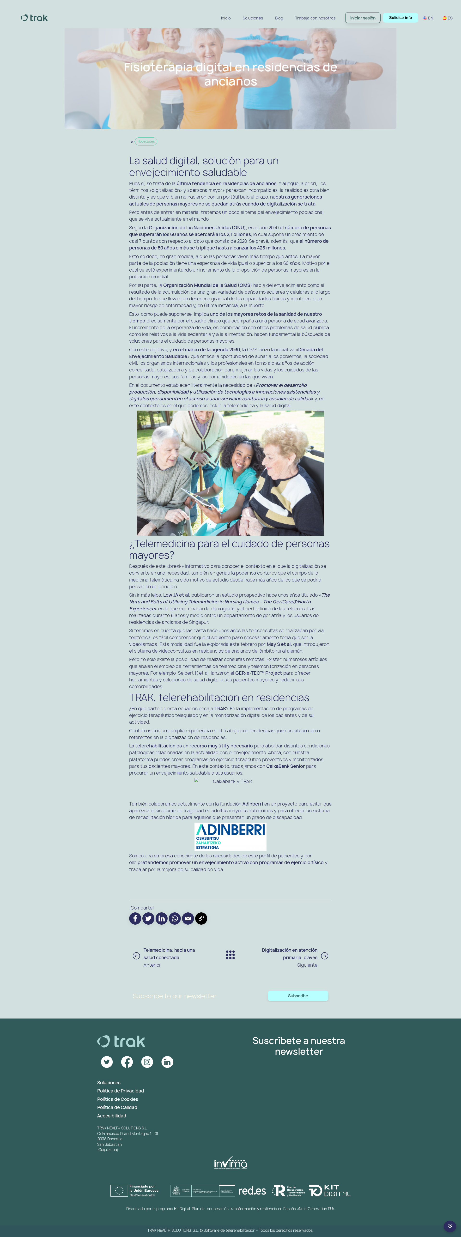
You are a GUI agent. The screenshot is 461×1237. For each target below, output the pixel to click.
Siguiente (289, 957)
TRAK (220, 708)
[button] (188, 918)
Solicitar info (400, 18)
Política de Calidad (117, 1107)
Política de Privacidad (120, 1091)
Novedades (146, 141)
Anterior (169, 957)
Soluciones (109, 1083)
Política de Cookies (117, 1099)
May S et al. (279, 644)
